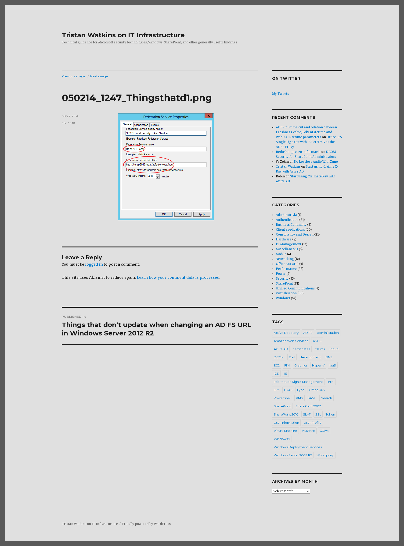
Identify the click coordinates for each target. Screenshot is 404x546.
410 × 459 (68, 122)
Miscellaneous (287, 249)
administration (328, 333)
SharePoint (284, 283)
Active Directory (286, 333)
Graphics (300, 365)
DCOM (279, 357)
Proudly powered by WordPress (146, 524)
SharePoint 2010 (286, 414)
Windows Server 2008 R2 (293, 455)
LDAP (288, 390)
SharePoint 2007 (308, 406)
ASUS (317, 341)
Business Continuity (291, 225)
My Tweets (280, 94)
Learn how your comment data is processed (178, 277)
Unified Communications (295, 288)
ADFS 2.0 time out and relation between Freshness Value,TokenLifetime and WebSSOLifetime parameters (306, 132)
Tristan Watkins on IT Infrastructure (123, 35)
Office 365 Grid (287, 264)
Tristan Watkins (288, 167)
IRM (276, 390)
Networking (285, 259)
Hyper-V (318, 365)
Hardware (284, 239)
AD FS (308, 333)
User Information (286, 422)
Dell (292, 357)
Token (330, 414)
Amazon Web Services (291, 341)
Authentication (287, 220)
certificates (301, 349)
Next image (99, 76)
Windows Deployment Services (298, 447)
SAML (312, 398)
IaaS (332, 365)
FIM (287, 365)
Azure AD (281, 349)
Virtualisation (286, 293)
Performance (286, 269)
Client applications (290, 230)
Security (282, 279)
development (310, 357)
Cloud (334, 349)
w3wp (324, 431)
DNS (328, 357)
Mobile (281, 254)
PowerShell (282, 398)
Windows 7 (282, 439)
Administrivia (286, 215)
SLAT (306, 414)
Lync (300, 390)
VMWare (308, 431)
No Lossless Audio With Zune (316, 162)
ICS (276, 373)
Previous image (73, 76)
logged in (94, 264)
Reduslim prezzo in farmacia (298, 152)
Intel (331, 382)
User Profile (312, 422)
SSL (318, 414)
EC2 (277, 365)
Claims (320, 349)
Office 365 (317, 390)
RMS (299, 398)
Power (281, 274)
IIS (285, 373)
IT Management (288, 244)
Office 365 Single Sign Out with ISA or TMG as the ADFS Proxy (309, 142)
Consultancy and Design (295, 234)
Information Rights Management (298, 382)
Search (326, 398)
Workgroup (325, 455)
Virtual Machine (285, 431)
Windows (283, 298)
